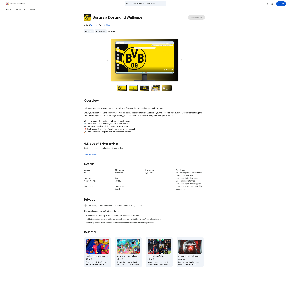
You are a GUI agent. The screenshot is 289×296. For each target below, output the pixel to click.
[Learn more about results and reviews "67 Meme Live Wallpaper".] (184, 259)
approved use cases (131, 215)
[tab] (9, 9)
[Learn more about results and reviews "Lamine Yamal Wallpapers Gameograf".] (91, 259)
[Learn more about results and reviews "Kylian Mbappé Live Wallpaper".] (153, 259)
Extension (88, 31)
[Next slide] (181, 60)
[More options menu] (267, 3)
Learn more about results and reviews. (108, 148)
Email (151, 173)
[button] (272, 3)
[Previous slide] (107, 60)
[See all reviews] (91, 154)
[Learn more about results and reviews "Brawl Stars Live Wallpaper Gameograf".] (122, 259)
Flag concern (89, 186)
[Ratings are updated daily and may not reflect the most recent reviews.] (99, 25)
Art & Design (100, 31)
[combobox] (148, 3)
